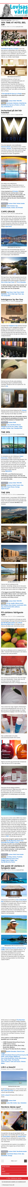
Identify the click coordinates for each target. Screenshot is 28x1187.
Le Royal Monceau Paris (8, 858)
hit (5, 1089)
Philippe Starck (5, 860)
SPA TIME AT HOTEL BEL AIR (13, 23)
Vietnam (23, 1061)
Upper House (5, 488)
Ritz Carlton (13, 1103)
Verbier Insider (21, 203)
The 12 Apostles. (21, 282)
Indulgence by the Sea (12, 299)
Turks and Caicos (15, 1061)
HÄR (7, 836)
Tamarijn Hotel (18, 428)
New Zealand (4, 605)
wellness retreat (5, 608)
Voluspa (24, 410)
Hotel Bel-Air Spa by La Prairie (9, 48)
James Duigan (9, 1056)
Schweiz (12, 205)
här (7, 386)
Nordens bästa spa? (11, 1107)
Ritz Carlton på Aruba (7, 1090)
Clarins (14, 856)
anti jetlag (9, 856)
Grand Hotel (9, 1153)
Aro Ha (8, 603)
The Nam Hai (15, 1060)
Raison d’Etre (22, 1136)
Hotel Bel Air (22, 103)
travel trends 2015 (9, 606)
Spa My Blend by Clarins (8, 862)
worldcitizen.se (8, 106)
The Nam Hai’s (21, 1019)
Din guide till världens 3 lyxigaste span (12, 867)
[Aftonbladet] (6, 2)
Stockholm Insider (22, 1151)
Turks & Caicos (5, 1061)
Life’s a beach (6, 1095)
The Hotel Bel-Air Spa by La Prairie (12, 93)
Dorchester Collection (12, 103)
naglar (20, 426)
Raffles (12, 860)
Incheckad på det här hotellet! (11, 111)
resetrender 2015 (21, 605)
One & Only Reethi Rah (7, 1058)
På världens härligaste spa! (12, 613)
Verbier (13, 207)
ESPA (2, 1056)
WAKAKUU (8, 471)
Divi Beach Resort (15, 424)
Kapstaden (4, 294)
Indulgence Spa (13, 325)
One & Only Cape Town (7, 282)
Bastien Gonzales (11, 1051)
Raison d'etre (17, 1153)
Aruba (8, 424)
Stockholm (4, 1155)
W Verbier (15, 191)
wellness (17, 606)
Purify (16, 1058)
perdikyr (3, 428)
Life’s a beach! (8, 1067)
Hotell (8, 205)
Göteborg (9, 485)
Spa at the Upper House (8, 487)
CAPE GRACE (8, 211)
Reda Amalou (22, 1058)
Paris (16, 858)
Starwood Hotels (6, 146)
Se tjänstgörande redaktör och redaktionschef (14, 1181)
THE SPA (19, 100)
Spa (2, 106)
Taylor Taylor (7, 1060)
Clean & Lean (20, 1051)
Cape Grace (8, 226)
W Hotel (9, 148)
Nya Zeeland (12, 605)
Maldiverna (17, 1056)
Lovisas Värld (12, 100)
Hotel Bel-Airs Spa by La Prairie (10, 105)
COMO (3, 1053)
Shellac (8, 428)
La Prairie (22, 105)
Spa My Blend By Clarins (8, 622)
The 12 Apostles (5, 295)
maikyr (16, 426)
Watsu (3, 1063)
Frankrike (19, 856)
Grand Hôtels (6, 1136)
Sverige (17, 487)
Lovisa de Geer (19, 26)
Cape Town (17, 292)
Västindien (23, 1103)
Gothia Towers (16, 485)
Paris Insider (20, 854)
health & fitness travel (17, 603)
